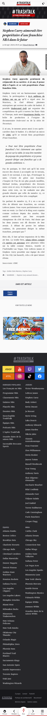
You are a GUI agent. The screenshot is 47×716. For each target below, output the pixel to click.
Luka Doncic (31, 420)
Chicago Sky (30, 540)
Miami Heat (8, 604)
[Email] (35, 45)
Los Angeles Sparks (34, 570)
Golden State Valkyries (31, 555)
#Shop (8, 369)
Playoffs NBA (9, 407)
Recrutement (37, 698)
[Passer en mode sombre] (43, 3)
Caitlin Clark (31, 531)
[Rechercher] (4, 3)
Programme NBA (10, 393)
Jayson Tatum (31, 459)
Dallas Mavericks (10, 558)
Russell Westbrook (33, 464)
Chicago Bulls (9, 549)
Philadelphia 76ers (11, 644)
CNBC (8, 135)
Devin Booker (31, 455)
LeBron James (31, 393)
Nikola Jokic (30, 434)
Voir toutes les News (23, 305)
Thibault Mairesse (28, 45)
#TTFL (8, 376)
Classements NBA (11, 397)
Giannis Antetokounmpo (32, 440)
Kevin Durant (31, 407)
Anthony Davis (32, 473)
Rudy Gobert (30, 402)
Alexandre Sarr (32, 494)
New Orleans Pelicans (8, 622)
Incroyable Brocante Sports (12, 445)
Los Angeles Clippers (8, 589)
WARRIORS (10, 275)
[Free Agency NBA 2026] (23, 328)
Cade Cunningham (33, 512)
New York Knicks (10, 628)
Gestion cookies (32, 702)
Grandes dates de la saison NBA (12, 438)
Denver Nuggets (10, 563)
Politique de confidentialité (23, 698)
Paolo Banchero (32, 517)
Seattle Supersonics (12, 669)
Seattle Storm (31, 588)
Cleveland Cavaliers (12, 554)
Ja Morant (29, 411)
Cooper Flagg (31, 521)
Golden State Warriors (14, 271)
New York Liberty (33, 579)
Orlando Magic (9, 640)
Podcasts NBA (9, 427)
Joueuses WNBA (32, 607)
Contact (24, 694)
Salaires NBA (8, 402)
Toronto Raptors (10, 674)
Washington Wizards (12, 683)
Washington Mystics (34, 593)
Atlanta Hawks (9, 531)
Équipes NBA (8, 423)
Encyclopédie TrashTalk (9, 417)
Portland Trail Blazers (9, 654)
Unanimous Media (32, 114)
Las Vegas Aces (32, 565)
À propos (17, 694)
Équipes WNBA (31, 602)
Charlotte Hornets (11, 545)
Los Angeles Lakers (11, 595)
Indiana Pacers (9, 584)
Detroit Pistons (10, 567)
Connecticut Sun (32, 545)
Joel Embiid (30, 503)
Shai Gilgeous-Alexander (32, 479)
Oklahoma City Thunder (9, 633)
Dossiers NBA (9, 411)
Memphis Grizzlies (11, 600)
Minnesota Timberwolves (9, 615)
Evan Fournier (31, 446)
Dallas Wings (31, 549)
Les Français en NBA (12, 388)
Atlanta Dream (32, 535)
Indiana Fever (31, 561)
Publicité (32, 694)
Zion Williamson (32, 450)
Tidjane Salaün (32, 498)
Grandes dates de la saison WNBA (34, 612)
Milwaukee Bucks (10, 609)
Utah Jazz (7, 679)
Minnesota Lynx (32, 575)
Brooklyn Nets (9, 540)
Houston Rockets (10, 579)
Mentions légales (20, 702)
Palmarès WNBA (32, 597)
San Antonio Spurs (11, 665)
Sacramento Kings (11, 660)
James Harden (31, 429)
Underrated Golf (19, 108)
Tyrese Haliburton (33, 508)
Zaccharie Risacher (33, 485)
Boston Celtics (9, 535)
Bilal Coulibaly (31, 489)
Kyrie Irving (30, 416)
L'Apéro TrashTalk (11, 432)
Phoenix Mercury (33, 584)
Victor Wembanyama (34, 388)
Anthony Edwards (33, 425)
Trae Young (30, 469)
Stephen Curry (27, 271)
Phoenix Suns (9, 649)
